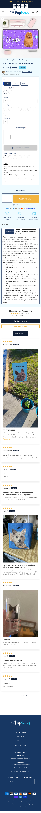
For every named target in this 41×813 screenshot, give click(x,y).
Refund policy (33, 801)
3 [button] (21, 695)
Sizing (18, 231)
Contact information (21, 807)
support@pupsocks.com (20, 758)
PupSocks (12, 801)
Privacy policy (10, 804)
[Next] (36, 37)
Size (6, 80)
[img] (7, 342)
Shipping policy (32, 804)
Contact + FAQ (20, 745)
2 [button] (18, 695)
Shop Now (20, 736)
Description (10, 231)
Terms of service (21, 804)
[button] (3, 12)
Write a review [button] (20, 321)
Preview (21, 190)
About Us (20, 741)
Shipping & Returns (29, 231)
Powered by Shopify (21, 801)
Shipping (4, 74)
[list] (20, 37)
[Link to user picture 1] (20, 388)
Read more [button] (7, 439)
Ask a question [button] (20, 326)
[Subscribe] (32, 781)
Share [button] (6, 224)
